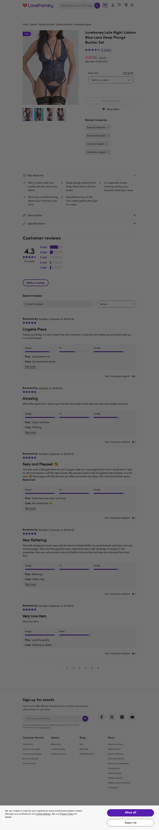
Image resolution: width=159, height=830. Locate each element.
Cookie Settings (43, 814)
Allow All (130, 812)
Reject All (130, 822)
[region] (79, 817)
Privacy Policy (67, 814)
